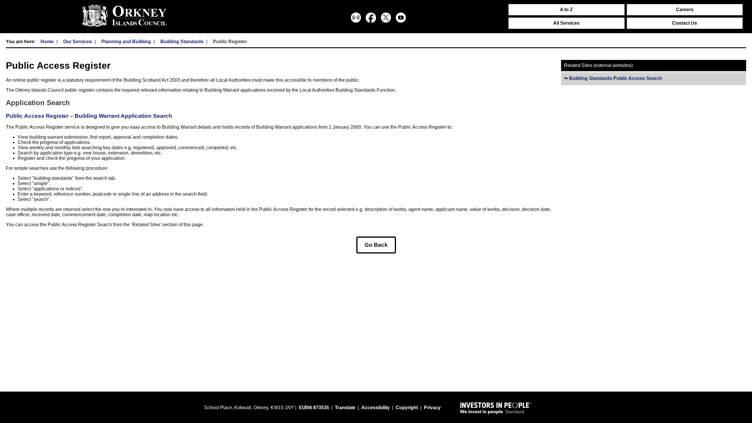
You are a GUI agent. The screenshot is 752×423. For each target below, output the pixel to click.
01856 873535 (314, 407)
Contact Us (684, 23)
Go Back (376, 245)
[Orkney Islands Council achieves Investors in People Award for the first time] (496, 408)
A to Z (566, 9)
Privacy (432, 407)
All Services (566, 23)
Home (47, 41)
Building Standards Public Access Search (633, 78)
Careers (685, 9)
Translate (345, 407)
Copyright (407, 407)
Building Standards (182, 41)
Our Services (77, 41)
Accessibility (375, 407)
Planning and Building (126, 41)
